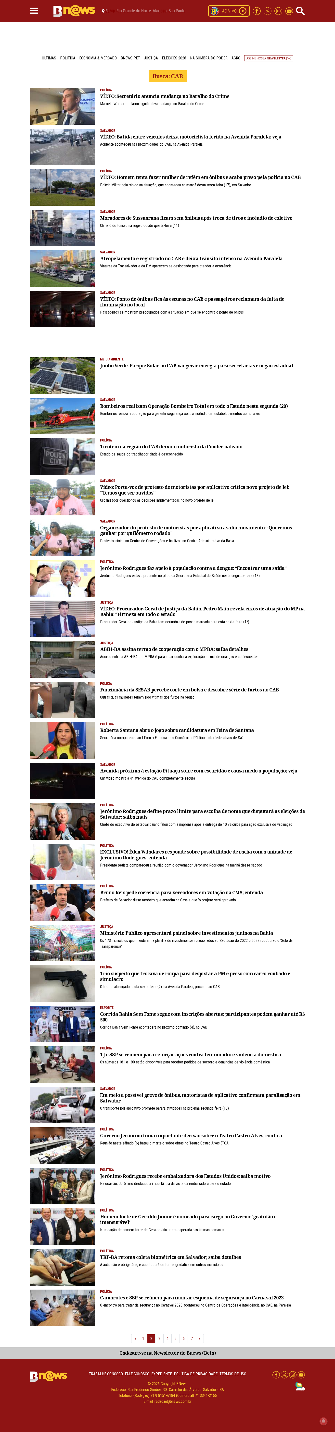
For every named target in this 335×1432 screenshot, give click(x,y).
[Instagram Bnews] (278, 10)
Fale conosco (137, 1374)
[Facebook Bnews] (257, 10)
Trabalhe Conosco (106, 1374)
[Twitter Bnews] (268, 10)
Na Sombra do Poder (209, 58)
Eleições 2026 (174, 58)
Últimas (49, 58)
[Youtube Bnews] (289, 10)
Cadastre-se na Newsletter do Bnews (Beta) (167, 1352)
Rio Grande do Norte (133, 11)
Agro (236, 58)
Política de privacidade (196, 1374)
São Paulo (176, 11)
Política (67, 58)
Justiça (151, 58)
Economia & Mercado (98, 58)
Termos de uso (232, 1374)
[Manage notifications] (323, 1421)
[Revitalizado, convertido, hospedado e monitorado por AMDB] (300, 1386)
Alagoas (160, 11)
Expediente (161, 1374)
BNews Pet (130, 58)
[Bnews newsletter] (268, 58)
